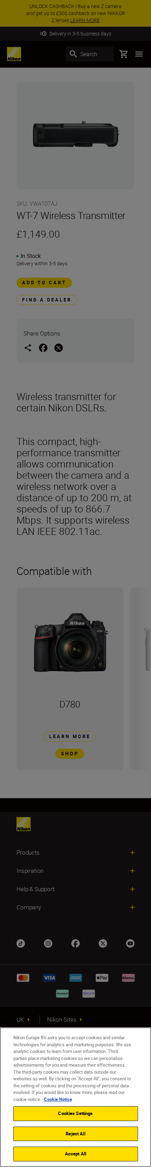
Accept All (75, 1154)
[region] (75, 1097)
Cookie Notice (58, 1099)
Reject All (75, 1133)
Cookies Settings (75, 1113)
